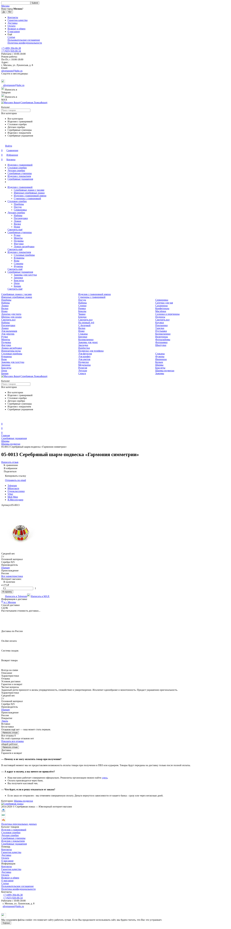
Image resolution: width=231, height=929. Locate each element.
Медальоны (84, 365)
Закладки (83, 345)
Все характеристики (12, 576)
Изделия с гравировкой (20, 164)
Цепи (17, 283)
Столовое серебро (17, 167)
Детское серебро (16, 170)
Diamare (5, 567)
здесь (104, 777)
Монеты (18, 238)
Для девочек (7, 333)
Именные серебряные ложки (29, 192)
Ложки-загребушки (24, 246)
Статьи (11, 37)
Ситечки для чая (164, 302)
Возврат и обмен (16, 28)
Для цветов (84, 359)
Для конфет (84, 356)
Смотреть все (8, 319)
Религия (82, 367)
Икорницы (161, 359)
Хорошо (6, 923)
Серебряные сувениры (20, 173)
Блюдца (82, 317)
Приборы (19, 204)
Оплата (11, 26)
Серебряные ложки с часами (29, 190)
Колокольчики (162, 333)
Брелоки (82, 336)
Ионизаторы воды (11, 350)
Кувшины (19, 257)
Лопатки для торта (11, 314)
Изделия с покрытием (19, 176)
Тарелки (159, 328)
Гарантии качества (18, 20)
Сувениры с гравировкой (27, 198)
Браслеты (19, 280)
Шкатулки (160, 345)
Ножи (17, 226)
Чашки (81, 314)
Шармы (159, 365)
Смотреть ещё (15, 229)
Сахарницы (161, 305)
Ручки (17, 235)
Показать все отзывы (12, 741)
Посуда (18, 207)
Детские (82, 370)
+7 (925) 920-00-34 (11, 51)
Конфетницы (162, 308)
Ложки (17, 221)
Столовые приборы (24, 255)
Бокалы (82, 311)
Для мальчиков (9, 331)
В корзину (7, 592)
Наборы (18, 215)
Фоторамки (161, 342)
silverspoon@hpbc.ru (11, 70)
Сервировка (20, 209)
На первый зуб (86, 322)
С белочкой (84, 325)
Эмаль (4, 721)
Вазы (16, 260)
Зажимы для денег (88, 342)
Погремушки (21, 218)
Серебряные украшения (20, 179)
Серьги (82, 373)
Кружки (159, 322)
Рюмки (82, 308)
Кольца (159, 362)
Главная (5, 435)
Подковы (19, 241)
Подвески (83, 362)
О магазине (14, 31)
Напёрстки (84, 348)
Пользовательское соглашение (24, 40)
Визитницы (161, 336)
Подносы (160, 317)
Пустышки (161, 331)
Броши (17, 286)
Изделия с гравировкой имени (30, 195)
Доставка (12, 23)
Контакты (13, 17)
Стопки (82, 305)
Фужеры (18, 266)
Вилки (17, 224)
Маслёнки (160, 311)
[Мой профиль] (3, 419)
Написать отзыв (10, 732)
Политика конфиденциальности (25, 42)
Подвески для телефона (91, 350)
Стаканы (18, 263)
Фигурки (19, 243)
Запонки (18, 277)
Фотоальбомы (162, 339)
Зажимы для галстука (25, 274)
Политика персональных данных (19, 824)
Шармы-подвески (164, 370)
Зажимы (159, 373)
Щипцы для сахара (11, 317)
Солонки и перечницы (167, 314)
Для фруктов (85, 353)
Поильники (161, 325)
